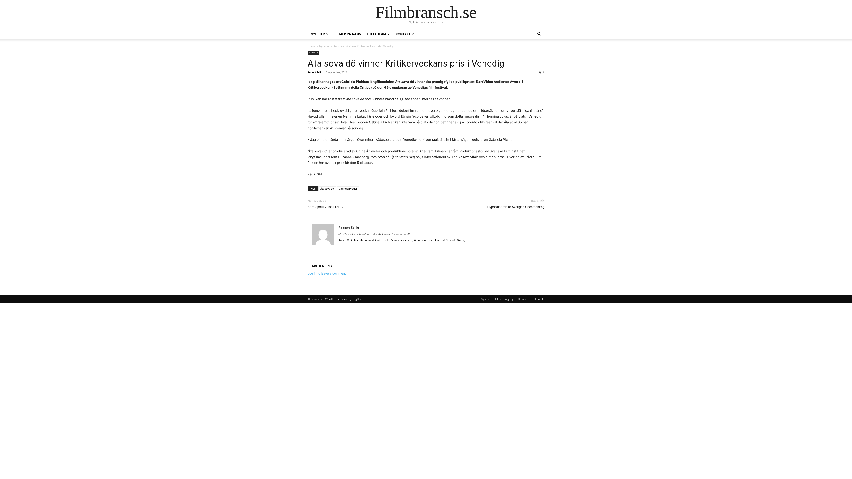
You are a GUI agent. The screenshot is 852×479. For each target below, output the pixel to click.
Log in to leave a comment (327, 273)
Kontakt (403, 34)
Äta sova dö (327, 188)
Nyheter (318, 34)
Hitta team (376, 34)
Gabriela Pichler (348, 188)
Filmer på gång (348, 34)
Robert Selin (315, 72)
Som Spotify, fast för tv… (326, 207)
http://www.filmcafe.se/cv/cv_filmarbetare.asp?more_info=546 (374, 234)
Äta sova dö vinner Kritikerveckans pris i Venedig (406, 63)
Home (311, 46)
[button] (539, 34)
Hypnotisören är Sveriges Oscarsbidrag (515, 207)
